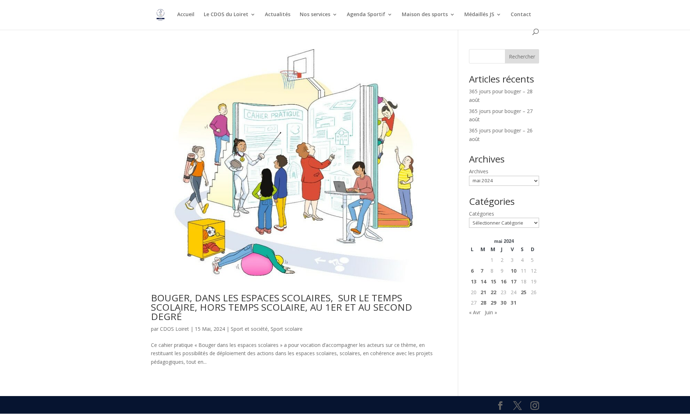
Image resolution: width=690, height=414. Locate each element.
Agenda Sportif (366, 15)
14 (483, 281)
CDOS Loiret (174, 328)
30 (503, 302)
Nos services (315, 15)
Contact (521, 15)
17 (513, 281)
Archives (478, 171)
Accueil (185, 15)
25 (523, 292)
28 (483, 302)
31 (513, 302)
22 (493, 292)
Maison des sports (425, 15)
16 (503, 281)
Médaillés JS (479, 15)
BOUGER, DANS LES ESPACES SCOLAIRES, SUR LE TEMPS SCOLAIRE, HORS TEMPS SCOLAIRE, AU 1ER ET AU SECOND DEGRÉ (281, 307)
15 (493, 281)
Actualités (277, 15)
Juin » (491, 312)
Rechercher (522, 56)
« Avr (474, 312)
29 (493, 302)
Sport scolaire (287, 328)
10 (513, 270)
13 (474, 281)
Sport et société (249, 328)
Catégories (481, 213)
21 (483, 292)
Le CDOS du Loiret (226, 15)
